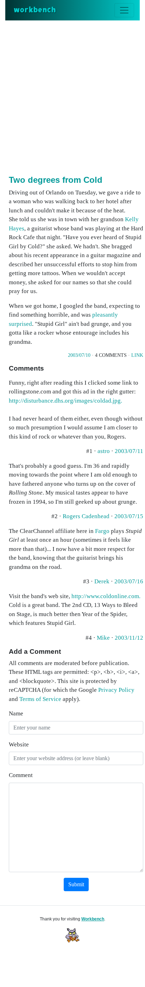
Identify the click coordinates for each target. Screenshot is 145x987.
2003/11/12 (129, 637)
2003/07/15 (128, 516)
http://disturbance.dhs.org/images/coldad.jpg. (65, 400)
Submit (76, 884)
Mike (104, 637)
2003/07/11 (129, 451)
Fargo (102, 531)
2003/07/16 (128, 581)
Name (16, 713)
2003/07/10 (79, 355)
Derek (102, 581)
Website (19, 744)
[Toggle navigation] (124, 10)
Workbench (92, 919)
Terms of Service (40, 699)
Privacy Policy (116, 690)
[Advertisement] (72, 96)
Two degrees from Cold (55, 180)
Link (137, 355)
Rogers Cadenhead (87, 516)
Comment (21, 775)
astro (104, 451)
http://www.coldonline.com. (105, 596)
